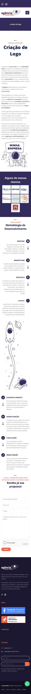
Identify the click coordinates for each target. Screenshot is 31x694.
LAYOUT (21, 301)
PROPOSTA (20, 277)
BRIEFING (21, 241)
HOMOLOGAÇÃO (12, 417)
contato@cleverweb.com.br (11, 651)
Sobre (7, 689)
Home (2, 689)
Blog (19, 689)
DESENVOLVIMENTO (14, 397)
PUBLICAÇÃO (11, 438)
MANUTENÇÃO (12, 455)
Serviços (13, 689)
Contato (24, 689)
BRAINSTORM (19, 260)
